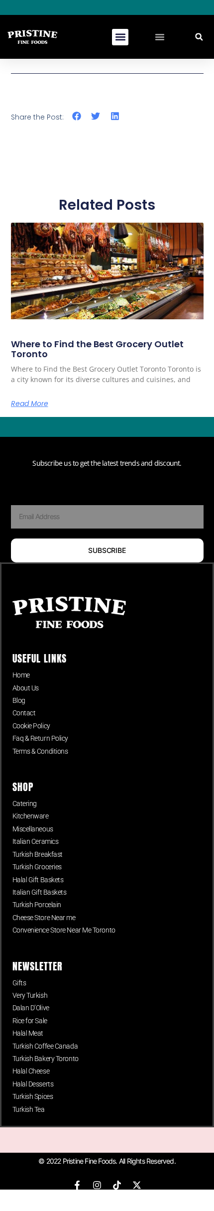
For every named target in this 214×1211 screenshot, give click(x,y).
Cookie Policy (31, 726)
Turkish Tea (28, 1109)
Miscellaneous (32, 829)
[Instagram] (97, 1185)
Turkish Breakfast (37, 854)
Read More (29, 403)
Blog (18, 700)
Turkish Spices (32, 1096)
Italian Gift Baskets (39, 892)
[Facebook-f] (77, 1185)
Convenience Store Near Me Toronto (63, 930)
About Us (25, 688)
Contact (24, 713)
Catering (24, 803)
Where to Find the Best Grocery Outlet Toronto (97, 349)
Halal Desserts (33, 1084)
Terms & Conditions (40, 751)
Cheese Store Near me (44, 918)
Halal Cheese (31, 1071)
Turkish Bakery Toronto (45, 1059)
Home (21, 675)
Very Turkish (30, 995)
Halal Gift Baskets (38, 880)
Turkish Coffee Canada (45, 1046)
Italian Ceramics (35, 841)
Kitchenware (30, 816)
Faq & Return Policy (40, 738)
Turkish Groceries (37, 867)
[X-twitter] (136, 1185)
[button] (120, 37)
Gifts (19, 983)
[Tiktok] (116, 1185)
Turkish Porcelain (36, 905)
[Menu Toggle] (160, 37)
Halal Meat (28, 1033)
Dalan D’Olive (30, 1008)
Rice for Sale (29, 1021)
